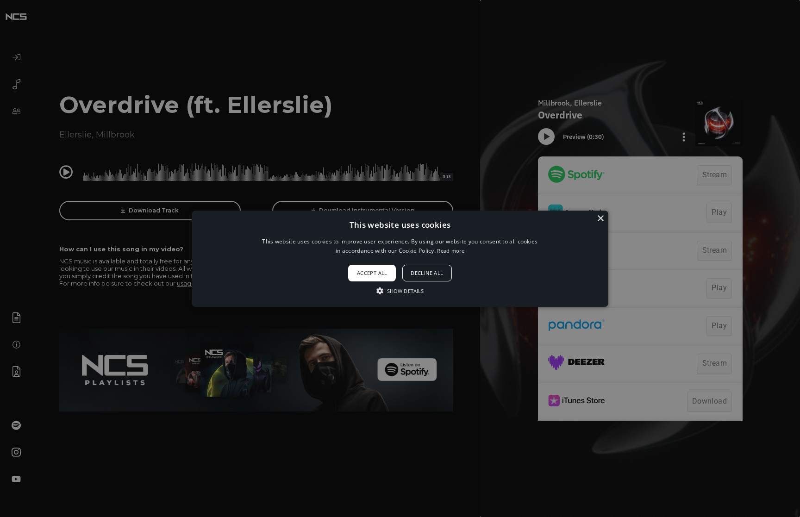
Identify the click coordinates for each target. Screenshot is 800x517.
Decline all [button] (427, 272)
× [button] (600, 218)
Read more (450, 250)
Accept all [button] (372, 272)
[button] (400, 258)
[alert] (400, 258)
